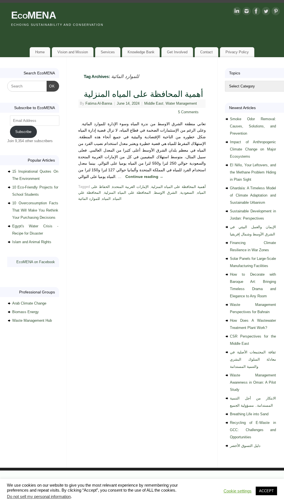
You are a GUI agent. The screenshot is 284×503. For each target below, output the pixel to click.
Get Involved (177, 52)
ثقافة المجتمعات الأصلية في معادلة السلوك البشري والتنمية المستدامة (253, 359)
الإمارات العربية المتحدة (130, 187)
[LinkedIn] (237, 12)
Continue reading (144, 176)
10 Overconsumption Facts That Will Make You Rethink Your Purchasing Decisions (35, 210)
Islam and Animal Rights (31, 242)
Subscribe (23, 132)
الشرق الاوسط (165, 193)
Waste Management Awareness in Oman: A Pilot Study (253, 382)
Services (108, 52)
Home (40, 52)
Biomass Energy (25, 312)
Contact (206, 52)
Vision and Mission (72, 52)
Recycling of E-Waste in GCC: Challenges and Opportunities (253, 430)
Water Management (181, 103)
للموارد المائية (89, 199)
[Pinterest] (276, 12)
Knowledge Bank (141, 52)
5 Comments (188, 112)
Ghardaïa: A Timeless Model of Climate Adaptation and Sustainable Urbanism (253, 195)
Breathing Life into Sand (249, 414)
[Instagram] (246, 12)
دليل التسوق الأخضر (245, 446)
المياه (106, 199)
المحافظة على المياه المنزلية (127, 193)
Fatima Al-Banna (98, 103)
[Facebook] (256, 12)
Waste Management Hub (32, 320)
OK (51, 86)
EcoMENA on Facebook (35, 262)
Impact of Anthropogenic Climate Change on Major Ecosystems (253, 149)
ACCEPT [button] (266, 491)
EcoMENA (33, 15)
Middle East (153, 103)
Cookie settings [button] (238, 491)
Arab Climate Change (29, 303)
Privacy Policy (237, 52)
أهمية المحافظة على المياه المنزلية (143, 94)
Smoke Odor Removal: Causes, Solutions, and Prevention (253, 126)
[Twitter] (266, 12)
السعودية (187, 193)
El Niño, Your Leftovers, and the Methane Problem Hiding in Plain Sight (253, 172)
